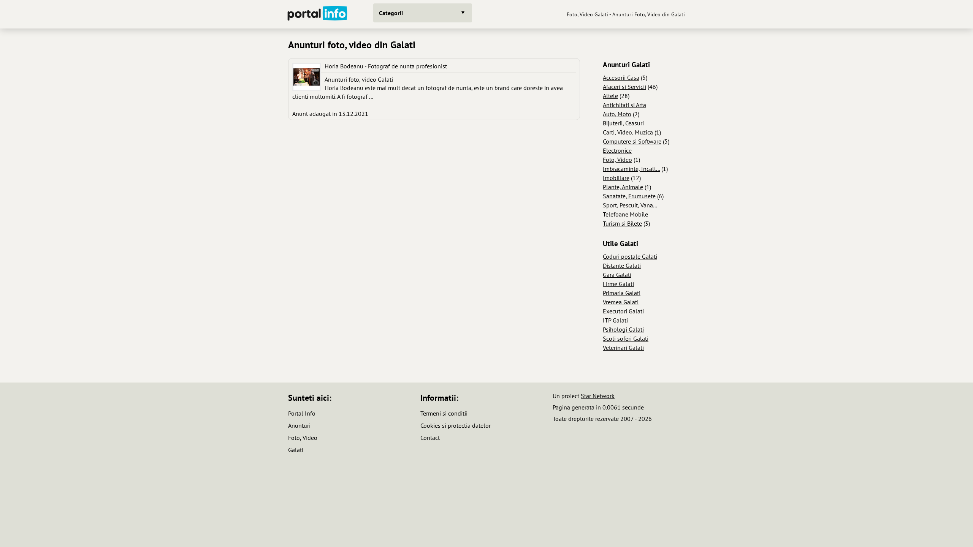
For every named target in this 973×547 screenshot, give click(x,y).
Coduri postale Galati (630, 256)
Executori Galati (623, 311)
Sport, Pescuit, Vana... (630, 205)
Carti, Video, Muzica (628, 132)
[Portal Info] (317, 14)
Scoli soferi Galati (625, 338)
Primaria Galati (621, 293)
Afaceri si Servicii (624, 86)
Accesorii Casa (621, 77)
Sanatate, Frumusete (629, 196)
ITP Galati (615, 320)
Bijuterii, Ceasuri (623, 123)
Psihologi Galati (623, 329)
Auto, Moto (617, 114)
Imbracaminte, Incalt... (631, 168)
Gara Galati (617, 274)
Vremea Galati (621, 302)
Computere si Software (632, 141)
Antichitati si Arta (624, 105)
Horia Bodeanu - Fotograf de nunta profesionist (386, 66)
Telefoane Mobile (625, 214)
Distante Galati (622, 265)
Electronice (617, 150)
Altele (610, 96)
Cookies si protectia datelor (455, 425)
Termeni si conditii (443, 413)
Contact (430, 437)
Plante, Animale (623, 187)
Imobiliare (616, 178)
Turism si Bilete (622, 223)
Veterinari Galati (623, 347)
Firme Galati (618, 284)
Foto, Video (617, 159)
